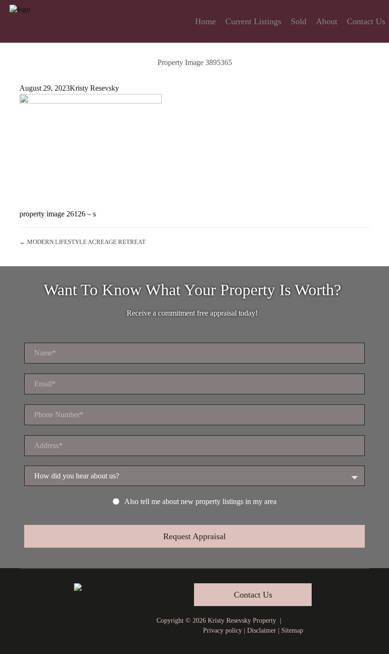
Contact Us (366, 21)
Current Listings (253, 21)
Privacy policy (222, 630)
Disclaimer (261, 630)
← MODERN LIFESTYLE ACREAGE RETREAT (82, 241)
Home (205, 21)
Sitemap (292, 630)
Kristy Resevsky (94, 88)
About (326, 21)
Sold (298, 21)
